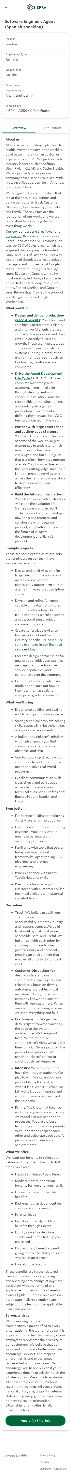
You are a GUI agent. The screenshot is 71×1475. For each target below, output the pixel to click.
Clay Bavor (13, 236)
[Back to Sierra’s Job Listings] (5, 7)
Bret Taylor (46, 231)
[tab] (19, 127)
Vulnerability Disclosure (53, 1468)
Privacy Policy (47, 1455)
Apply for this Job (35, 1421)
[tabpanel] (35, 781)
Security (44, 1461)
